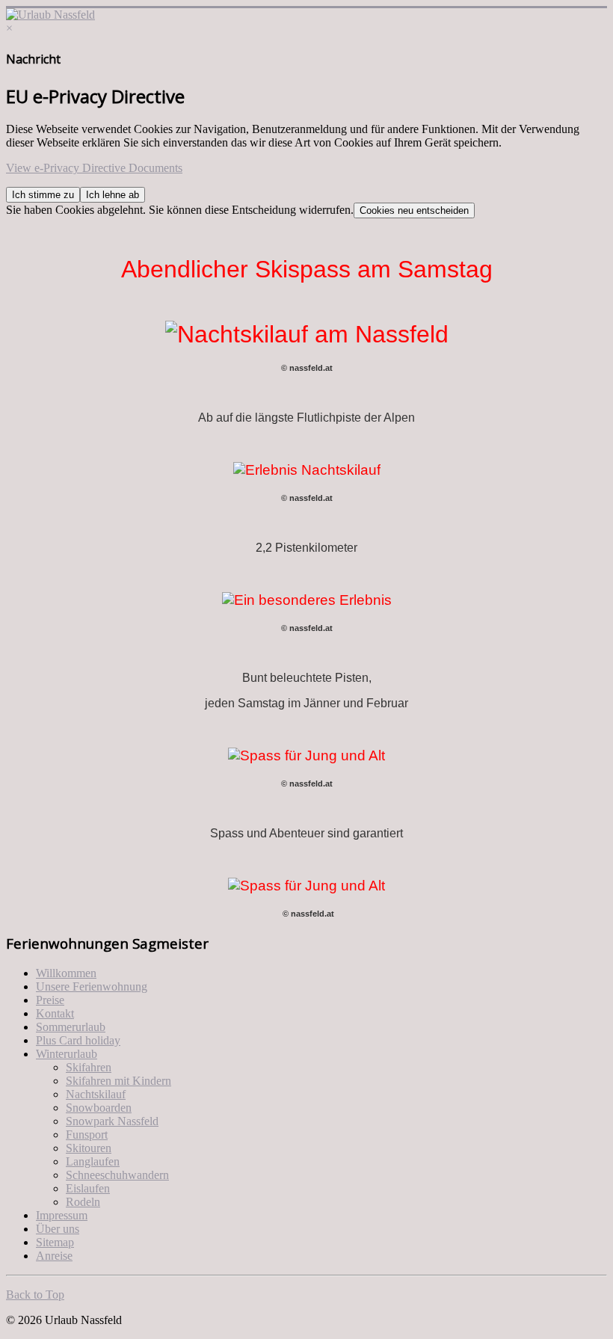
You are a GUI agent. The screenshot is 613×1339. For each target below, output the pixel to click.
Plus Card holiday (78, 1040)
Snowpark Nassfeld (112, 1121)
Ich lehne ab (112, 194)
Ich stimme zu (43, 194)
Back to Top (35, 1294)
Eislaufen (88, 1188)
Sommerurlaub (70, 1027)
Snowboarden (99, 1107)
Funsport (87, 1134)
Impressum (61, 1215)
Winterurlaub (66, 1053)
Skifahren (88, 1067)
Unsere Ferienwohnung (91, 986)
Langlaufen (93, 1161)
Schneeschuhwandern (117, 1175)
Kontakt (55, 1013)
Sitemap (55, 1242)
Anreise (54, 1255)
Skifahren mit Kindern (118, 1080)
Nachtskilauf (96, 1094)
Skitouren (88, 1148)
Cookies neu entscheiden (414, 210)
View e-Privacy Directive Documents (94, 167)
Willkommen (66, 973)
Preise (50, 1000)
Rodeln (83, 1201)
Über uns (57, 1228)
